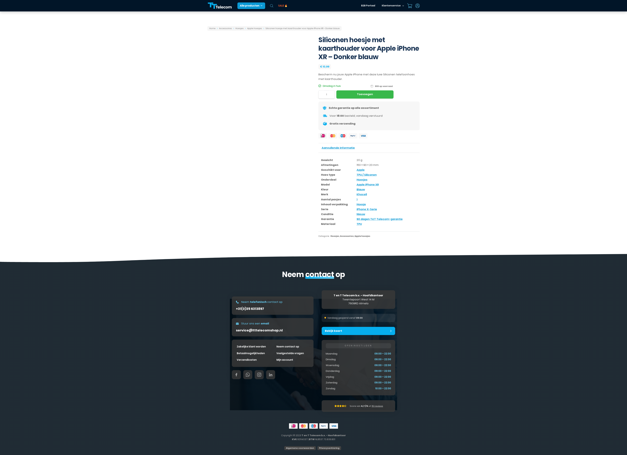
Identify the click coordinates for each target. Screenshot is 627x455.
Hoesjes (239, 28)
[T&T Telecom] (220, 5)
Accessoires (225, 28)
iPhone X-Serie (367, 209)
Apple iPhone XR (368, 184)
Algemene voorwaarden (300, 448)
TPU (359, 224)
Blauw (361, 189)
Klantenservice (391, 5)
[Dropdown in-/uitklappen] (403, 6)
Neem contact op (287, 346)
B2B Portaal (368, 5)
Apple (361, 170)
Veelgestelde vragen (290, 353)
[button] (358, 331)
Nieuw (361, 214)
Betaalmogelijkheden (251, 353)
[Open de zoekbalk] (271, 5)
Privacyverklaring (329, 448)
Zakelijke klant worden (251, 346)
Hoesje (361, 204)
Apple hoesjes (254, 28)
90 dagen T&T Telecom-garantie (380, 219)
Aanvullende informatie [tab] (338, 148)
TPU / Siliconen (367, 175)
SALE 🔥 (283, 5)
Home (212, 28)
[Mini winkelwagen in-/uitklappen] (409, 5)
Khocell (362, 194)
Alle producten (249, 5)
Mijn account (284, 360)
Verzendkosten (247, 360)
